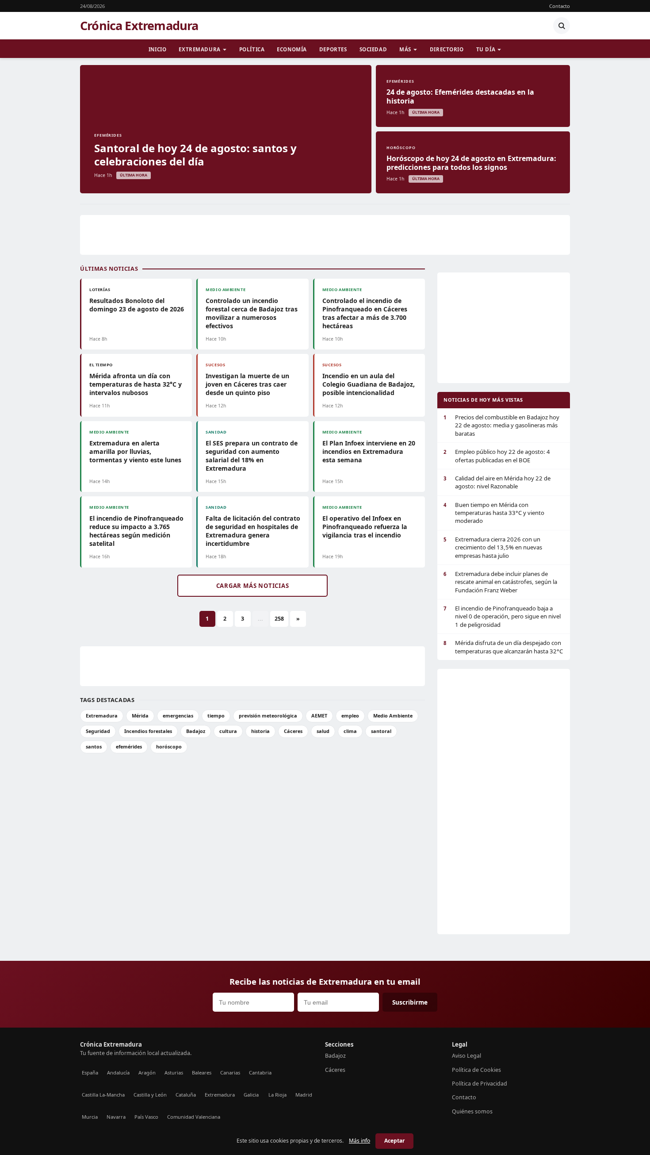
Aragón (147, 1072)
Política (252, 49)
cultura (228, 731)
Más (405, 49)
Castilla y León (150, 1094)
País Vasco (146, 1116)
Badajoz (195, 731)
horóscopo (169, 746)
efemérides (129, 746)
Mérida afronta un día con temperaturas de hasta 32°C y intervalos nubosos (135, 384)
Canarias (230, 1072)
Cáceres (293, 731)
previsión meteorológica (268, 715)
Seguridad (98, 731)
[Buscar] (561, 25)
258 (279, 618)
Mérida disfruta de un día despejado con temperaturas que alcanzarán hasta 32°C (503, 647)
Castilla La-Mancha (103, 1094)
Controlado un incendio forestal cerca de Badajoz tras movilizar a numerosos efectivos (252, 313)
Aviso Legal (466, 1055)
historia (260, 731)
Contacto (559, 6)
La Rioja (277, 1094)
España (90, 1072)
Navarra (116, 1116)
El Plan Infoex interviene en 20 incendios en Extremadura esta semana (368, 451)
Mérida (140, 715)
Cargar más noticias (252, 586)
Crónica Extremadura (139, 25)
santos (94, 746)
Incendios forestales (148, 731)
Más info (359, 1140)
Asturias (173, 1072)
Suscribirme (410, 1002)
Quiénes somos (472, 1111)
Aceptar (394, 1140)
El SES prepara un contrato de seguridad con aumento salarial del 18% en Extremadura (252, 455)
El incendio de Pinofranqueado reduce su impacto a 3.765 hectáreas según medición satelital (136, 531)
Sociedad (373, 49)
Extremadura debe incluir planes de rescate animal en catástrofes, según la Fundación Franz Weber (500, 582)
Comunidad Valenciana (193, 1116)
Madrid (303, 1094)
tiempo (216, 715)
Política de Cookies (476, 1070)
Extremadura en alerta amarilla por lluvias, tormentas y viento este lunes (135, 451)
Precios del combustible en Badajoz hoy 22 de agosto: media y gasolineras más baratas (501, 425)
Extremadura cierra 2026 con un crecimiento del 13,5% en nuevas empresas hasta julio (493, 547)
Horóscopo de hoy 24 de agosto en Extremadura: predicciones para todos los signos (471, 162)
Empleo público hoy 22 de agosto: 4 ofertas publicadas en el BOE (497, 456)
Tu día (485, 49)
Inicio (157, 49)
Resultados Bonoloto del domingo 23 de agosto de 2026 (136, 304)
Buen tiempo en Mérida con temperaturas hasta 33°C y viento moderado (494, 513)
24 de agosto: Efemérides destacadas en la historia (460, 96)
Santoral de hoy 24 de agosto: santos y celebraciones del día (195, 155)
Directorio (447, 49)
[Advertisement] (325, 235)
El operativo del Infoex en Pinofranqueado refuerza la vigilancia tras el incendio (364, 526)
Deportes (333, 49)
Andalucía (118, 1072)
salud (323, 731)
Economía (292, 49)
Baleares (201, 1072)
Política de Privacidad (479, 1083)
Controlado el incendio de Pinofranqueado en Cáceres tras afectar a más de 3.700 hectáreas (364, 313)
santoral (381, 731)
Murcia (90, 1116)
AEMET (319, 715)
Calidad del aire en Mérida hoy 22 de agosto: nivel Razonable (497, 482)
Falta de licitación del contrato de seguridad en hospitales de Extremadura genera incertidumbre (253, 531)
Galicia (251, 1094)
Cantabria (260, 1072)
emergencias (178, 715)
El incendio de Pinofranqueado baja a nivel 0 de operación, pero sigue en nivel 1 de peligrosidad (502, 616)
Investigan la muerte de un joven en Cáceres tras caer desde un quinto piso (247, 384)
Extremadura (199, 49)
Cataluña (186, 1094)
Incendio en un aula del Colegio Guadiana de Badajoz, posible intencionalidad (368, 384)
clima (350, 731)
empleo (350, 715)
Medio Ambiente (393, 715)
